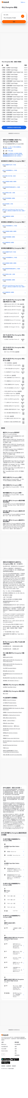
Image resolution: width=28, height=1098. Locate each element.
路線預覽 (22, 304)
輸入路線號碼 (17, 1044)
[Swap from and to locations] (22, 16)
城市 (16, 1053)
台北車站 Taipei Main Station (9, 687)
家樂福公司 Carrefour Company (10, 732)
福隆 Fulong (16, 726)
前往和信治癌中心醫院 (18, 646)
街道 (16, 1048)
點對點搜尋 (17, 1055)
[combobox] (14, 15)
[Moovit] (5, 2)
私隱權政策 (8, 1065)
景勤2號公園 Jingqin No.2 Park (10, 705)
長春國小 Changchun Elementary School (12, 712)
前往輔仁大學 (16, 648)
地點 (16, 1046)
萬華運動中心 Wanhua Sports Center (11, 715)
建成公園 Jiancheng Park (8, 671)
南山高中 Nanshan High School (10, 745)
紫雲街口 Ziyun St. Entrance (9, 700)
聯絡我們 (14, 1065)
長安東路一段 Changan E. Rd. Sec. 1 (11, 680)
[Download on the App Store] (14, 1059)
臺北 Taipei (5, 693)
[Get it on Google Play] (5, 1059)
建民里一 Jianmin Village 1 (9, 720)
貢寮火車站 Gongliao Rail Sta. (9, 717)
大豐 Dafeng (6, 735)
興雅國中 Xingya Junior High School (11, 738)
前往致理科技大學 (7, 646)
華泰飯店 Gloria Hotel (8, 726)
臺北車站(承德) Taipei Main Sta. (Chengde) (13, 677)
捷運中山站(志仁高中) (8, 657)
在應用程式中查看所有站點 (14, 127)
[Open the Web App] (5, 1062)
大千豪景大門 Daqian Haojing (9, 702)
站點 (16, 1050)
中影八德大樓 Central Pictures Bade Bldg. (12, 754)
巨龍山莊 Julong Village (8, 723)
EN (3, 1054)
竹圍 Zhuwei (6, 747)
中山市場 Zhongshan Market (9, 668)
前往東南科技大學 (7, 648)
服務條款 (3, 1065)
